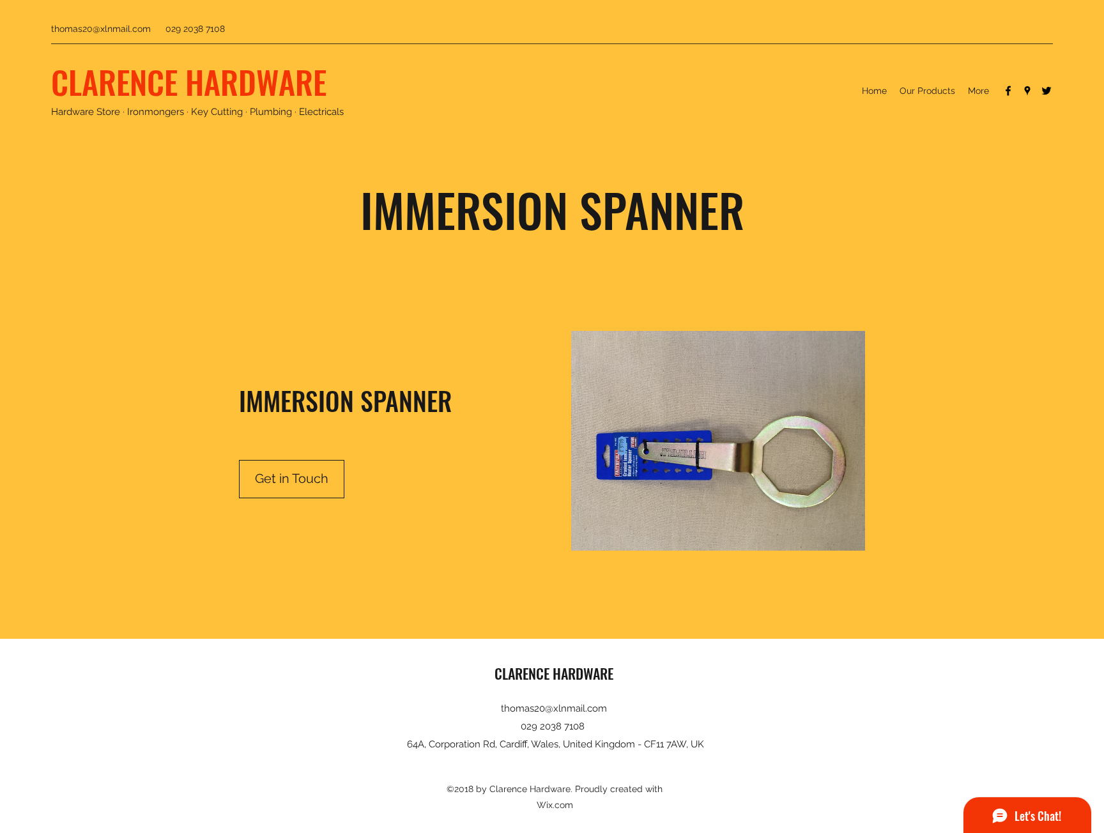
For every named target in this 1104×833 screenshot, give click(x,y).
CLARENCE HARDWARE (188, 81)
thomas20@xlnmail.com (101, 29)
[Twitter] (1046, 90)
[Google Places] (1027, 90)
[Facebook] (1008, 90)
